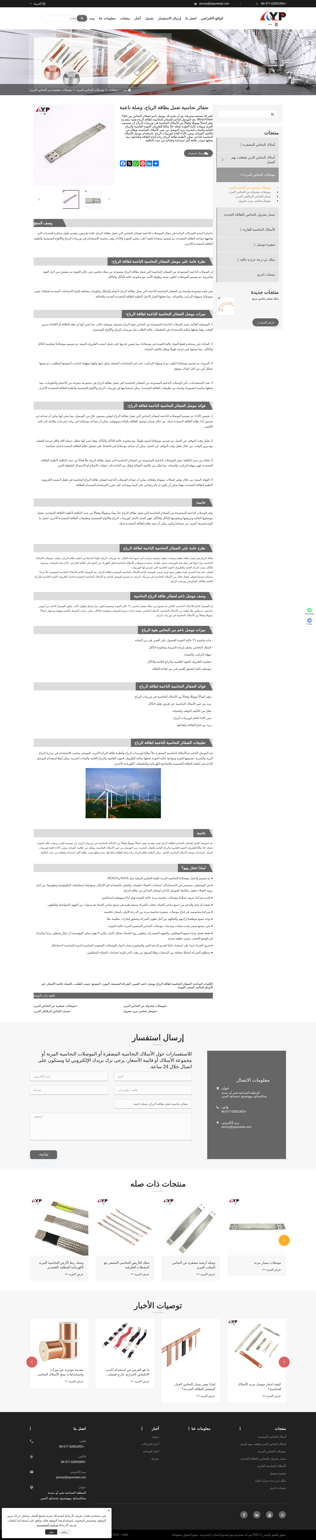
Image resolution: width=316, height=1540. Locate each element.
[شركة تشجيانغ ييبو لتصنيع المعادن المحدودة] (273, 18)
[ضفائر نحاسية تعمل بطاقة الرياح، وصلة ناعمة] (70, 199)
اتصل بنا (80, 1428)
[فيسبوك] (244, 1514)
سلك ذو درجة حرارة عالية (257, 259)
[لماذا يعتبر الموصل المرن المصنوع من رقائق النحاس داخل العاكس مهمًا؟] (59, 1338)
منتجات (113, 89)
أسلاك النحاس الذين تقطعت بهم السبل (253, 160)
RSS (116, 1534)
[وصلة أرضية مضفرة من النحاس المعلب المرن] (257, 1226)
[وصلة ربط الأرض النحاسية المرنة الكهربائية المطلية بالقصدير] (125, 1226)
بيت (125, 89)
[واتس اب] (282, 1514)
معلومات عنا (200, 1428)
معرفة (155, 1458)
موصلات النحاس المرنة (90, 89)
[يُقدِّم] (82, 18)
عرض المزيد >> (271, 1274)
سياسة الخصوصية (47, 1525)
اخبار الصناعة (151, 1451)
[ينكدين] (256, 1514)
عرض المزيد (267, 322)
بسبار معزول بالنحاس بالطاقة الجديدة (249, 214)
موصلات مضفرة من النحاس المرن (51, 89)
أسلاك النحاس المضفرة (259, 144)
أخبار (155, 1428)
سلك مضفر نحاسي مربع (265, 298)
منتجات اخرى (266, 274)
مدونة (155, 1436)
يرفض (64, 1531)
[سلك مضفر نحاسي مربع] (226, 305)
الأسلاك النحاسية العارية (259, 229)
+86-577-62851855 (273, 3)
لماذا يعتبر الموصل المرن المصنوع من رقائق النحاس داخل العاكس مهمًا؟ (61, 1367)
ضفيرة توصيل (266, 244)
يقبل (51, 1531)
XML (125, 1534)
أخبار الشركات (150, 1444)
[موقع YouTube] (269, 1514)
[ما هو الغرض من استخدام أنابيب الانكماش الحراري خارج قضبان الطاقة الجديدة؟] (191, 1341)
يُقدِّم (43, 1154)
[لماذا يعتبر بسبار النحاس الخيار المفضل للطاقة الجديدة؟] (257, 1348)
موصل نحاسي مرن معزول (254, 200)
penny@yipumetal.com (214, 3)
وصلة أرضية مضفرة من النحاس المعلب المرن (259, 1265)
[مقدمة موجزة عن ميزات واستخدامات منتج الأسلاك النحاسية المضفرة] (125, 1341)
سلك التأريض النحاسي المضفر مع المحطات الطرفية (192, 1265)
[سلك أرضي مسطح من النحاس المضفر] (59, 1226)
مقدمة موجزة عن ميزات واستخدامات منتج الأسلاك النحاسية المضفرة (125, 1372)
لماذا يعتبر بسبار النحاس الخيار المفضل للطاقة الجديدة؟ (260, 1386)
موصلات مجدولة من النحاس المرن (250, 191)
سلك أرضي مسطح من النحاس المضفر (62, 1265)
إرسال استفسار (196, 153)
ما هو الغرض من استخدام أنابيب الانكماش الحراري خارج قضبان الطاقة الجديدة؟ (193, 1372)
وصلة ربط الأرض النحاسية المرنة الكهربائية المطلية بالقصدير (127, 1265)
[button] (284, 1240)
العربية (38, 3)
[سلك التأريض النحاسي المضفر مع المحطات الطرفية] (191, 1226)
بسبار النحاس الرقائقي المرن (253, 196)
